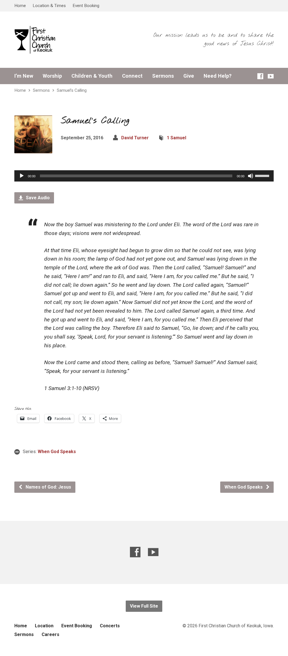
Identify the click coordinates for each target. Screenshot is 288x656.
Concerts (110, 625)
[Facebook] (260, 76)
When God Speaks (57, 451)
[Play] (21, 176)
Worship (52, 76)
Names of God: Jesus (47, 487)
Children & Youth (91, 76)
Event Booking (86, 5)
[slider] (263, 175)
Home (20, 5)
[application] (144, 176)
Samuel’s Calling (72, 90)
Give (188, 76)
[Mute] (250, 176)
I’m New (23, 76)
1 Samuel (176, 137)
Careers (50, 634)
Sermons (163, 76)
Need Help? (217, 76)
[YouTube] (271, 76)
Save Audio (37, 197)
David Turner (135, 137)
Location (44, 625)
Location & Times (49, 5)
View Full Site (144, 606)
